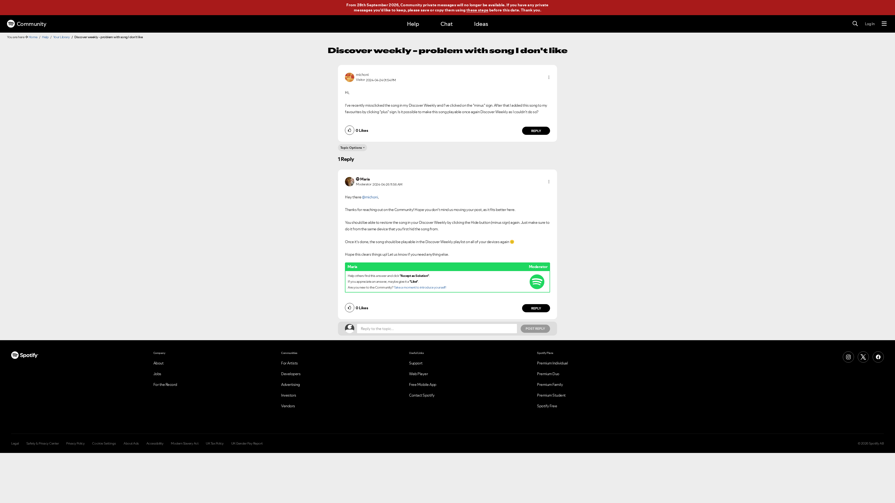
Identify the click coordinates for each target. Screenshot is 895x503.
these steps (477, 10)
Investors (288, 395)
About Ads (131, 443)
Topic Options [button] (351, 147)
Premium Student (551, 395)
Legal (15, 443)
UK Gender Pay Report (247, 443)
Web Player (418, 373)
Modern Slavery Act (184, 443)
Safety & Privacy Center (42, 443)
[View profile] (349, 76)
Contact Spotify (422, 395)
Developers (290, 373)
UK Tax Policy (215, 443)
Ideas (481, 24)
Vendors (288, 405)
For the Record (165, 384)
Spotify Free (547, 405)
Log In (869, 23)
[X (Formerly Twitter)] (863, 357)
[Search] (855, 24)
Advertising (290, 384)
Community (31, 24)
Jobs (157, 373)
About (158, 363)
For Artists (289, 363)
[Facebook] (878, 357)
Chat (447, 24)
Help (413, 24)
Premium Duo (548, 373)
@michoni (370, 197)
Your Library (61, 37)
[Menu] (884, 23)
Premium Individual (552, 363)
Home (33, 37)
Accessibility (155, 443)
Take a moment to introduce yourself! (420, 287)
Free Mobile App (422, 384)
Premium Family (550, 384)
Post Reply (535, 328)
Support (416, 363)
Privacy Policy (75, 443)
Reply (536, 131)
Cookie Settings (104, 443)
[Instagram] (848, 357)
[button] (548, 77)
